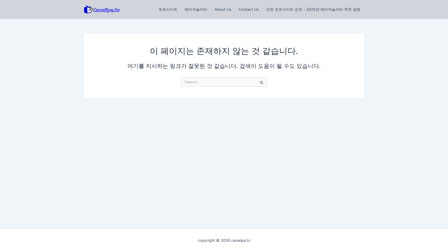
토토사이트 (168, 9)
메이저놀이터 (196, 9)
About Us (223, 9)
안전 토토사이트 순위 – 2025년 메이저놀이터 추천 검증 (313, 9)
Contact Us (249, 9)
